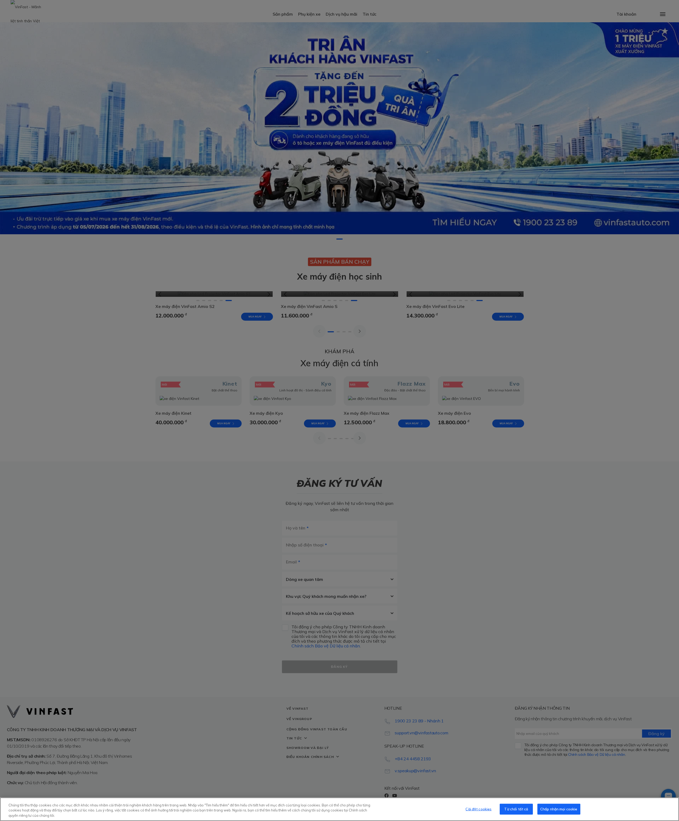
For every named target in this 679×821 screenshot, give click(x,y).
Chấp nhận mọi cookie (558, 809)
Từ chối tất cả (516, 809)
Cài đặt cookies (478, 809)
